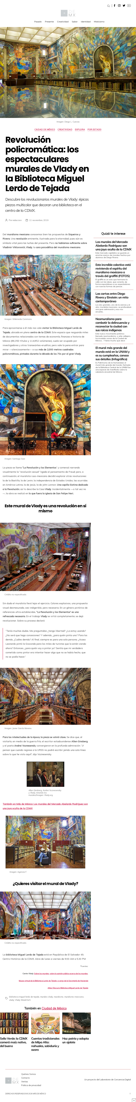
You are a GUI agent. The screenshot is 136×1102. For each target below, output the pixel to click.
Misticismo (99, 21)
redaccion (17, 220)
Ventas (24, 1081)
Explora (80, 129)
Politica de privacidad (31, 1085)
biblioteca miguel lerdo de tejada (24, 996)
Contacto (25, 1078)
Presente (49, 21)
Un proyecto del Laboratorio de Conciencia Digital (107, 1079)
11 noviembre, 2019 (38, 220)
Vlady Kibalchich (23, 1000)
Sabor (75, 21)
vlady (11, 1000)
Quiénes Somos (28, 1074)
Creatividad (63, 21)
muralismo (58, 996)
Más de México (39, 1094)
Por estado (94, 129)
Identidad (86, 21)
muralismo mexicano (74, 996)
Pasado (38, 21)
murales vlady (46, 996)
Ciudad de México (45, 129)
